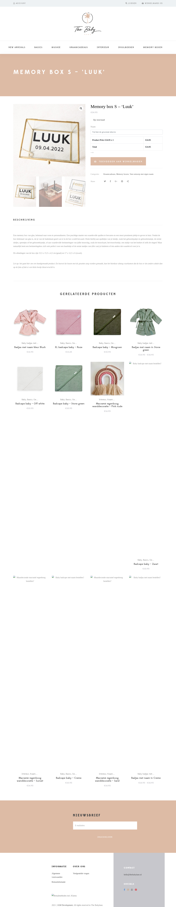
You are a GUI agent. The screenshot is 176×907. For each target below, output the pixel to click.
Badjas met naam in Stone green (146, 349)
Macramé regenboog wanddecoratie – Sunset (30, 779)
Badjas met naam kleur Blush (30, 347)
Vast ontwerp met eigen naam (141, 174)
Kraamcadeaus (109, 174)
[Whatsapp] (132, 890)
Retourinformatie (58, 882)
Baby (62, 343)
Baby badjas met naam (32, 343)
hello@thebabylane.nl (133, 874)
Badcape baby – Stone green (69, 403)
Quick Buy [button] (108, 379)
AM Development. (65, 905)
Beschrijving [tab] (24, 219)
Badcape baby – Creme (68, 778)
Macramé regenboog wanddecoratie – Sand (107, 779)
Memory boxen (122, 174)
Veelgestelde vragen (81, 873)
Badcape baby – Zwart (146, 564)
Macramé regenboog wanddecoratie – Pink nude (107, 405)
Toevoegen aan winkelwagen (121, 161)
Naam (93, 127)
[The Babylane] (88, 24)
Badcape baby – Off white (30, 403)
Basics (68, 343)
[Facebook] (124, 890)
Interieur (102, 399)
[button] (81, 108)
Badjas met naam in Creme (146, 778)
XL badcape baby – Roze (68, 347)
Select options (31, 322)
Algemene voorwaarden (57, 875)
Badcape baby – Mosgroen (107, 347)
